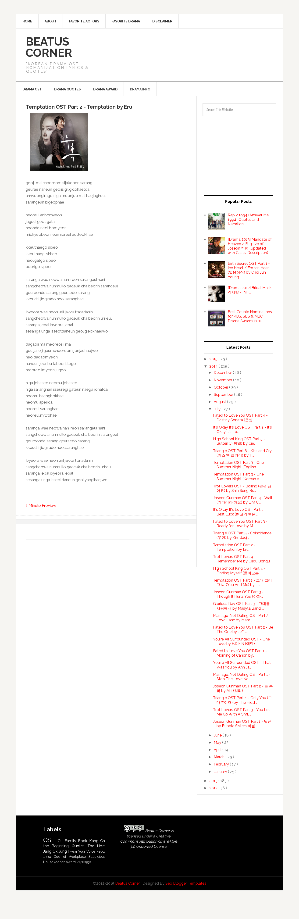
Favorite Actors (84, 21)
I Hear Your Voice (81, 851)
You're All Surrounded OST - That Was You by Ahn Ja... (242, 664)
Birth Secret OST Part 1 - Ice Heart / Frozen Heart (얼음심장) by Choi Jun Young (249, 270)
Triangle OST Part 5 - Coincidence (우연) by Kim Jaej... (242, 535)
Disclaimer (162, 21)
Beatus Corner (49, 47)
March (219, 757)
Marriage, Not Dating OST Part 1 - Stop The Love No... (242, 676)
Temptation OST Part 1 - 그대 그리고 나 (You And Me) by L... (242, 582)
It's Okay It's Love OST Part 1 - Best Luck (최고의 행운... (239, 511)
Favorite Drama (126, 21)
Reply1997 (84, 862)
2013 (213, 781)
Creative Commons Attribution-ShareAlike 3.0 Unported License (148, 841)
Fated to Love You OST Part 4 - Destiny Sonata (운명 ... (240, 417)
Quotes (78, 846)
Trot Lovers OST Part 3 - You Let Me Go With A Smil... (241, 712)
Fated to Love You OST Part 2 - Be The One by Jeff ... (243, 629)
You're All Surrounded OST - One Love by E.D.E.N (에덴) (241, 641)
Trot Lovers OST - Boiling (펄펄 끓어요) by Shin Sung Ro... (242, 488)
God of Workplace (69, 856)
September (224, 394)
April (218, 749)
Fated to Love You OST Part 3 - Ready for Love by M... (240, 523)
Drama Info (140, 89)
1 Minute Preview (41, 505)
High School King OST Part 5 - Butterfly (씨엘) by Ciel (239, 441)
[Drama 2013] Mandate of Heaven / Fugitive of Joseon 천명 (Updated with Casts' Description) (250, 246)
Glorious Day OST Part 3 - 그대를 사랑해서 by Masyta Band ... (241, 605)
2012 (213, 788)
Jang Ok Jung (55, 851)
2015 (213, 359)
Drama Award (105, 89)
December (223, 372)
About (51, 21)
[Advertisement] (194, 45)
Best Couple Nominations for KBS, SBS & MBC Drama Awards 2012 (250, 316)
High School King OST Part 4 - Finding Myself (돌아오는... (239, 570)
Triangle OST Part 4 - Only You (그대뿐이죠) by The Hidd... (242, 700)
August (220, 402)
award (71, 862)
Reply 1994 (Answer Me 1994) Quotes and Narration (248, 219)
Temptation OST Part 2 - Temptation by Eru (234, 547)
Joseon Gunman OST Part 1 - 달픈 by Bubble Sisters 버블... (242, 723)
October (221, 387)
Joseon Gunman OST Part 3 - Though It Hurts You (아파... (238, 594)
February (222, 764)
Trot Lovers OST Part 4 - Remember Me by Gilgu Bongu (241, 558)
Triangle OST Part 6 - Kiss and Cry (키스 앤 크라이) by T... (242, 453)
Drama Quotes (67, 89)
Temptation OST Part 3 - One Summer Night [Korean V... (238, 476)
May (218, 742)
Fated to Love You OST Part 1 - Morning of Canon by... (240, 653)
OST (49, 840)
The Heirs (96, 846)
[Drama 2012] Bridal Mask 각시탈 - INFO (249, 290)
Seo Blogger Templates (185, 883)
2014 (214, 366)
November (223, 380)
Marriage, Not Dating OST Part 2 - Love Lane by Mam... (242, 617)
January (221, 771)
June (218, 735)
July (217, 409)
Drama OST (32, 89)
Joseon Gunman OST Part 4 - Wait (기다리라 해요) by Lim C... (242, 500)
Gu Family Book (72, 841)
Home (27, 21)
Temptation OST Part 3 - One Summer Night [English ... (238, 464)
